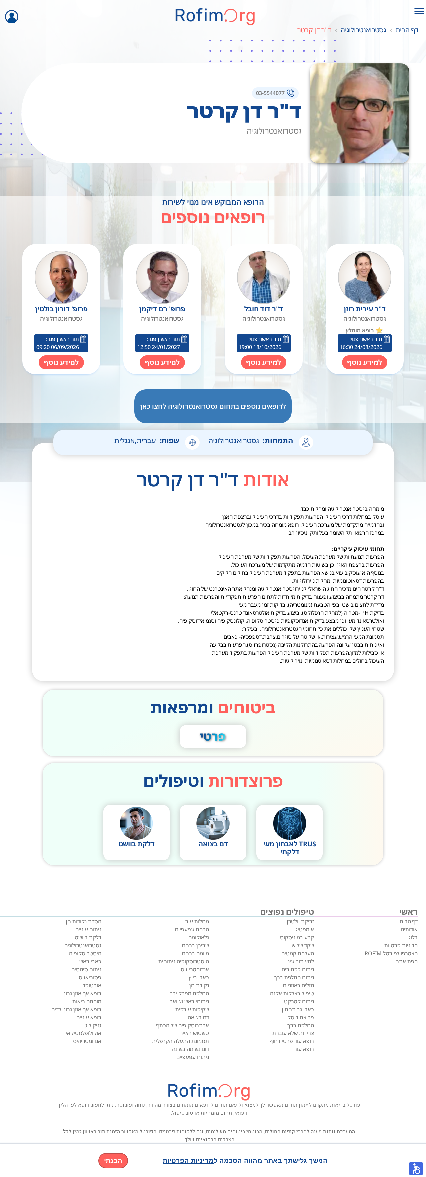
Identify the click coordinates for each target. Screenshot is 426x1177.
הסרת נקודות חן (83, 921)
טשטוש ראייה (194, 1033)
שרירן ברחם (195, 945)
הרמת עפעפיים (192, 929)
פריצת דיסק (300, 1017)
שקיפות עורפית (192, 1009)
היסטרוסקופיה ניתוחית (183, 961)
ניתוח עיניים (88, 929)
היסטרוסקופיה (85, 953)
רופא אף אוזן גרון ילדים (76, 1009)
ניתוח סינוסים (86, 969)
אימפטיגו (304, 929)
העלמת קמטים (297, 953)
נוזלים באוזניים (298, 985)
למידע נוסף (364, 362)
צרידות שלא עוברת (293, 1033)
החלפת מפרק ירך (189, 993)
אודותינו (409, 929)
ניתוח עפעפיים (192, 1057)
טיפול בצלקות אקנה (292, 993)
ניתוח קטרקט (299, 1001)
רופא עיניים (88, 1017)
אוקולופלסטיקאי (83, 1033)
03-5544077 (270, 93)
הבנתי (113, 1160)
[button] (416, 1168)
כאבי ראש (90, 961)
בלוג (413, 937)
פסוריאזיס (90, 977)
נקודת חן (199, 985)
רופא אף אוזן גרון (82, 993)
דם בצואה (198, 1017)
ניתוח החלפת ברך (294, 977)
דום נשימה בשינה (190, 1049)
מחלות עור (197, 921)
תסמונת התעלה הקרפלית (180, 1041)
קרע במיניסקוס (297, 937)
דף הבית (407, 29)
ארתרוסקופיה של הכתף (182, 1025)
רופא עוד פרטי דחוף (292, 1041)
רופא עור (304, 1049)
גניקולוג (93, 1025)
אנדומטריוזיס (195, 969)
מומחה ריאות (86, 1001)
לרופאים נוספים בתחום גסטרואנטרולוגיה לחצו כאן (213, 406)
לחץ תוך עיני (300, 961)
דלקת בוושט (88, 937)
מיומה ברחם (195, 953)
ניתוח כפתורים (298, 969)
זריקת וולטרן (300, 921)
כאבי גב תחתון (298, 1009)
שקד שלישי (302, 945)
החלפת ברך (300, 1025)
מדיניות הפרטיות (188, 1160)
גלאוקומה (198, 937)
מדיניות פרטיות (401, 945)
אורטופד (92, 985)
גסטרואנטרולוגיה (363, 29)
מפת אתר (407, 961)
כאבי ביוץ (199, 977)
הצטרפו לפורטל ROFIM (391, 953)
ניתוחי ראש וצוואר (189, 1001)
